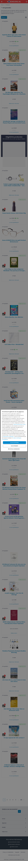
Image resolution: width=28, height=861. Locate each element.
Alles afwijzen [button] (14, 445)
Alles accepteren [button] (14, 442)
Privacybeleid (5, 439)
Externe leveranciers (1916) (19, 424)
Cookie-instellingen (17, 438)
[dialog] (14, 430)
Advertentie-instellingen (8, 436)
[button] (14, 449)
